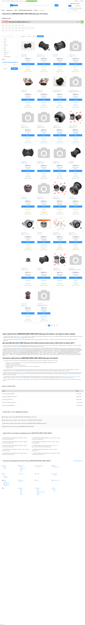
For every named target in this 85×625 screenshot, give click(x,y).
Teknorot (38, 493)
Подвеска (36, 10)
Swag (21, 489)
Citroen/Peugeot (40, 465)
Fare (4, 475)
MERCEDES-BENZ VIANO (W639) (25, 10)
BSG (21, 469)
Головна (3, 10)
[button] (42, 417)
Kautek (38, 473)
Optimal (21, 480)
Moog (5, 481)
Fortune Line (5, 477)
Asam (5, 467)
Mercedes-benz (10, 10)
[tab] (42, 417)
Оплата (4, 1)
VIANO (15, 10)
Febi (4, 473)
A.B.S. (5, 468)
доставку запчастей (22, 372)
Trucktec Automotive (41, 492)
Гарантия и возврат (15, 1)
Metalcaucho (6, 484)
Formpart (5, 476)
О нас (20, 1)
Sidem (21, 488)
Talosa (38, 490)
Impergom (21, 473)
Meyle (5, 480)
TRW (38, 489)
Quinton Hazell (56, 480)
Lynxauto (55, 475)
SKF (21, 492)
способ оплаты (16, 366)
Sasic (21, 490)
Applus (5, 465)
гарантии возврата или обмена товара (71, 376)
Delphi (54, 465)
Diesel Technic (56, 467)
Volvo (54, 489)
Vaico (54, 490)
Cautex (38, 467)
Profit (38, 480)
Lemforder (55, 473)
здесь (4, 355)
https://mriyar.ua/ (20, 336)
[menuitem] (75, 1)
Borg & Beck (22, 468)
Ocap (21, 481)
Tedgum (38, 488)
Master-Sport (6, 485)
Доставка (8, 1)
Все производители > (78, 460)
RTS (4, 488)
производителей (15, 346)
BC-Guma (22, 465)
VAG (54, 488)
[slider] (10, 62)
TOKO (38, 494)
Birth (21, 467)
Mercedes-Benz (7, 482)
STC (21, 493)
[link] (3, 10)
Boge (21, 470)
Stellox (21, 494)
